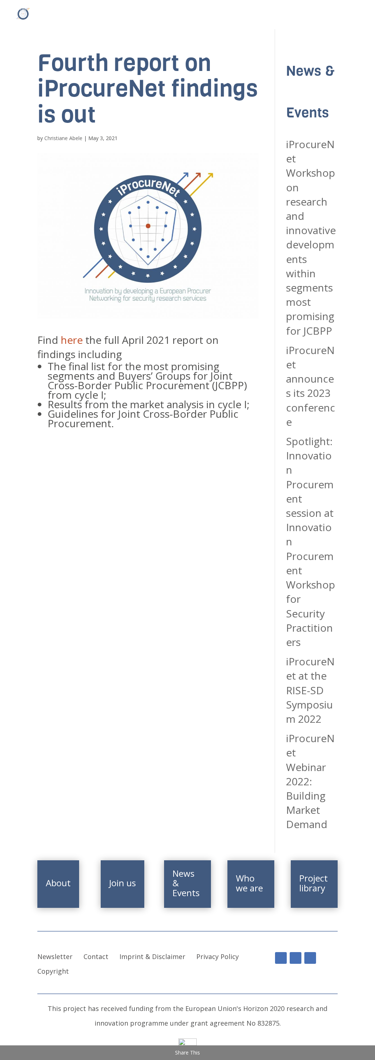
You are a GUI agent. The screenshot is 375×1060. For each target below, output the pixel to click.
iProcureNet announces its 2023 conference (310, 386)
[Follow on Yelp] (310, 958)
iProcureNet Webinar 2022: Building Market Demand (310, 781)
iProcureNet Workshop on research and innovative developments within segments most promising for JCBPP (311, 237)
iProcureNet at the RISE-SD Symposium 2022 (310, 690)
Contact (95, 956)
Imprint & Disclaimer (152, 956)
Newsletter (55, 956)
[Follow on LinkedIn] (281, 958)
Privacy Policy (217, 956)
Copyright (53, 971)
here (73, 340)
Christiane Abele (63, 138)
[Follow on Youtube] (295, 958)
